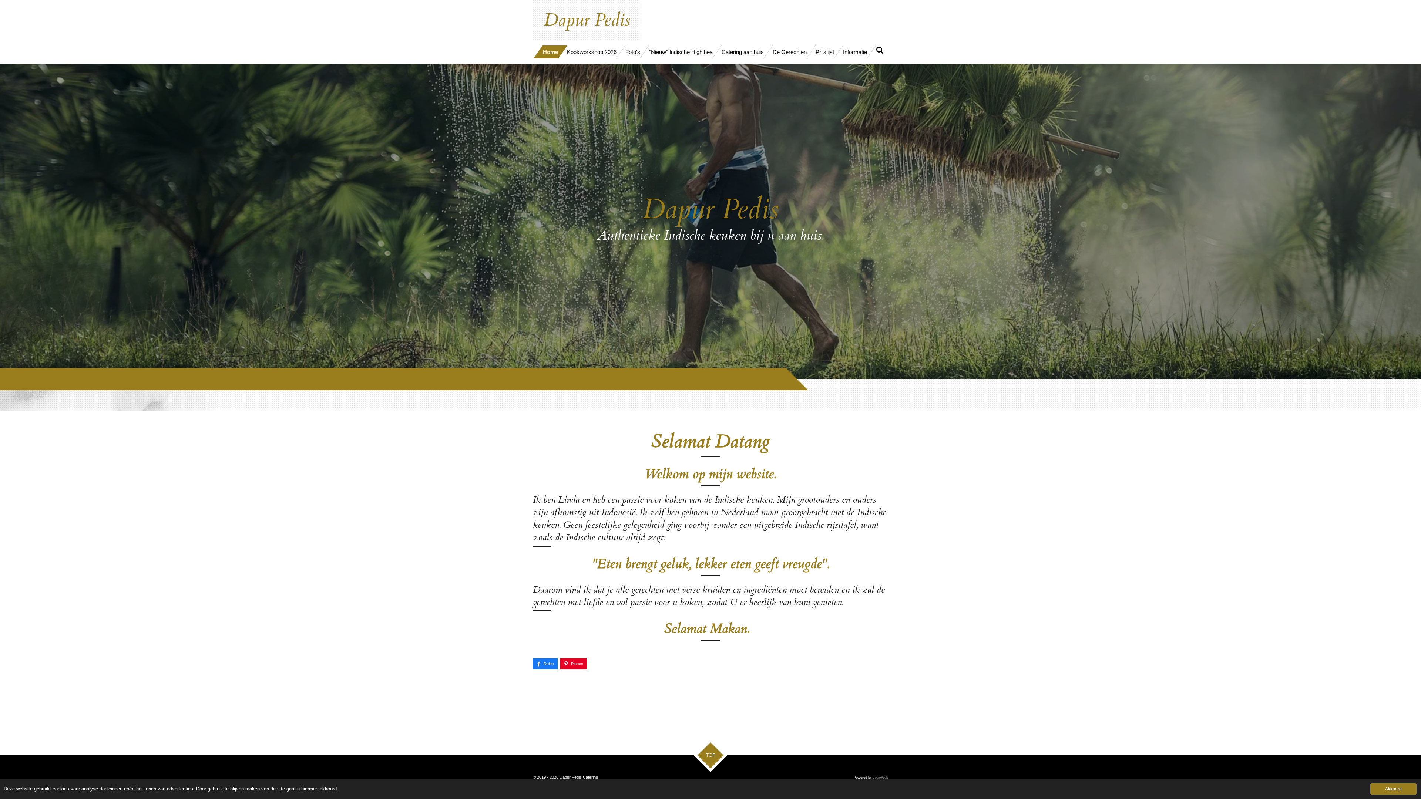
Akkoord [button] (1393, 788)
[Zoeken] (879, 50)
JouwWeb (880, 777)
